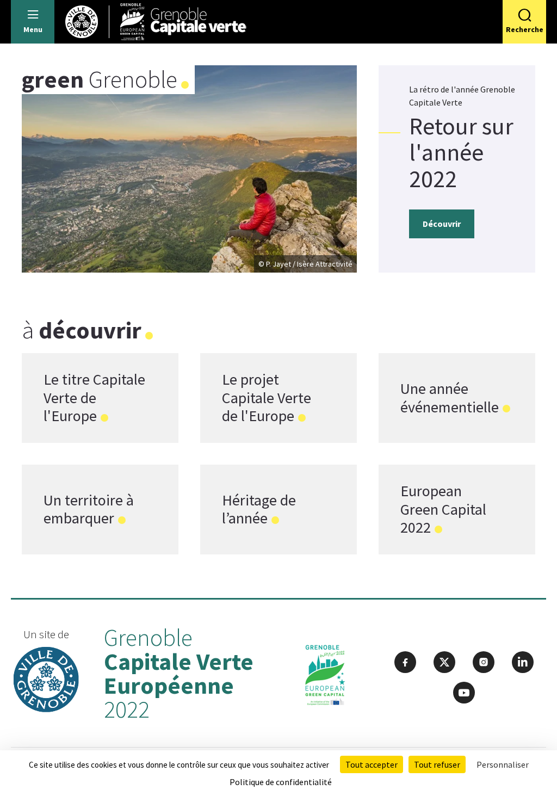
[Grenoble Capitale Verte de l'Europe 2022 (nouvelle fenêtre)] (325, 677)
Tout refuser (437, 764)
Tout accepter (371, 764)
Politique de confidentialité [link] (281, 781)
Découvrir (442, 223)
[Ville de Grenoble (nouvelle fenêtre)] (46, 681)
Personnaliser (502, 764)
